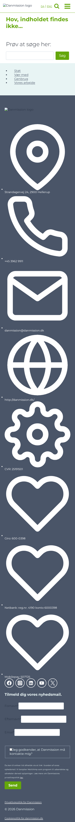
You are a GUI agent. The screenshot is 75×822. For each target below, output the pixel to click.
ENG (49, 6)
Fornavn (11, 706)
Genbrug (21, 79)
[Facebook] (9, 683)
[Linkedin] (31, 683)
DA (42, 6)
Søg (62, 55)
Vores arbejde (24, 83)
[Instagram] (20, 683)
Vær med (21, 75)
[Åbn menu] (66, 6)
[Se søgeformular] (56, 6)
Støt (17, 71)
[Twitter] (52, 683)
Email (9, 732)
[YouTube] (41, 683)
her (21, 777)
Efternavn (13, 719)
